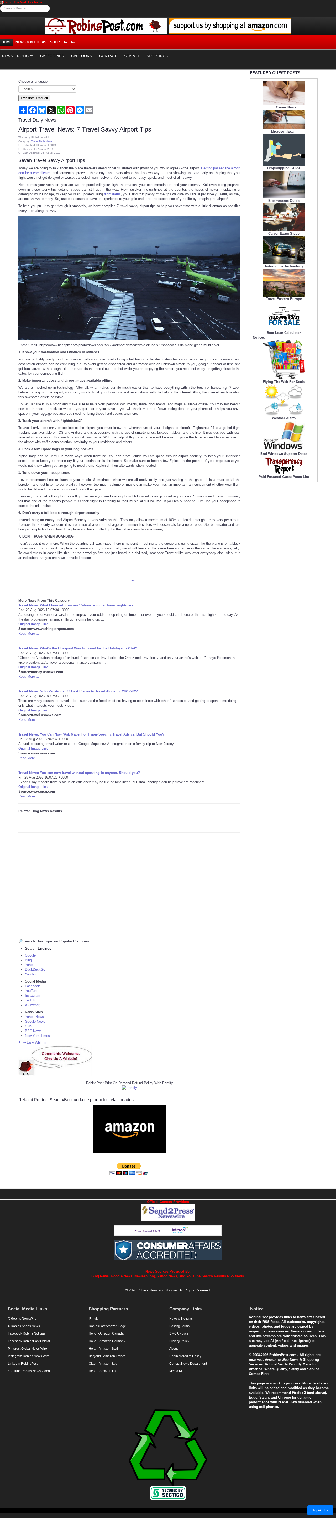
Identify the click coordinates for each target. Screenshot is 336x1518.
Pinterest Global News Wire (27, 1349)
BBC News (33, 1031)
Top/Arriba (320, 1510)
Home (7, 42)
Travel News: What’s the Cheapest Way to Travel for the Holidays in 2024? (77, 648)
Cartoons (81, 56)
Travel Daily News (41, 141)
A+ (73, 42)
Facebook (32, 986)
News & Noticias (30, 42)
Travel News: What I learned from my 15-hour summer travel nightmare (75, 605)
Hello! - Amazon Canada (106, 1333)
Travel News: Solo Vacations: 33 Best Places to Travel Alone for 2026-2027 (78, 691)
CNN (28, 1026)
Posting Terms (179, 1326)
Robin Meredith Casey (185, 1356)
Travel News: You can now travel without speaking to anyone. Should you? (79, 773)
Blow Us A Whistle (32, 1043)
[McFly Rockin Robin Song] (1, 2)
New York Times (37, 1036)
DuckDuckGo (35, 969)
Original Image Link (33, 624)
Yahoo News (34, 1017)
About (173, 1349)
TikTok (30, 1000)
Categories (52, 56)
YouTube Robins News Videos (29, 1371)
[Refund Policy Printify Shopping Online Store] (129, 1088)
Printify (93, 1318)
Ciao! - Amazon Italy (103, 1363)
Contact (108, 56)
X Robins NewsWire (22, 1318)
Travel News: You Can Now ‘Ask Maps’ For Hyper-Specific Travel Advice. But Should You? (91, 734)
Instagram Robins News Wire (28, 1356)
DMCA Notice (178, 1333)
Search (131, 56)
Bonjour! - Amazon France (107, 1356)
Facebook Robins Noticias (26, 1333)
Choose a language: (33, 81)
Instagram (32, 995)
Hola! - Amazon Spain (104, 1349)
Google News (35, 1021)
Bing (28, 960)
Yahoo (29, 965)
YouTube (31, 991)
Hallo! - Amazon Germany (107, 1341)
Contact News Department (188, 1363)
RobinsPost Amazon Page (107, 1326)
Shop (55, 42)
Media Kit (176, 1371)
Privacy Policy (179, 1341)
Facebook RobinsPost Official (29, 1341)
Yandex (30, 974)
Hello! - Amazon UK (103, 1371)
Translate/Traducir (34, 98)
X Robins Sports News (24, 1326)
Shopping (156, 56)
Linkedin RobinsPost (23, 1363)
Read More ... (28, 633)
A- (65, 42)
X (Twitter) (32, 1005)
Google (30, 955)
